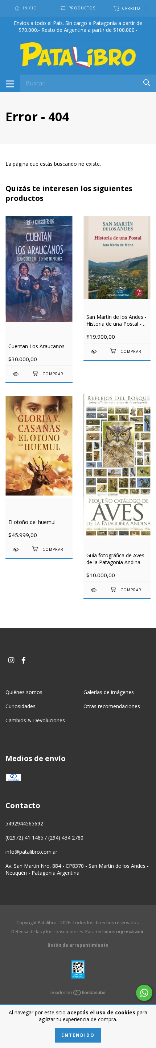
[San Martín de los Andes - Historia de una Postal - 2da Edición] (94, 351)
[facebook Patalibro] (24, 660)
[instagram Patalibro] (11, 660)
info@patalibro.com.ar (31, 851)
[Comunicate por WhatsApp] (144, 993)
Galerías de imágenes (108, 692)
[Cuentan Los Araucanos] (16, 374)
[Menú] (10, 83)
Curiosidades (20, 706)
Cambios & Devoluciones (35, 720)
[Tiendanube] (78, 993)
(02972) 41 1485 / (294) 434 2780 (44, 837)
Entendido (78, 1035)
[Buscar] (146, 82)
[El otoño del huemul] (16, 549)
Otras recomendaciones (111, 706)
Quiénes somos (23, 692)
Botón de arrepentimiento (78, 945)
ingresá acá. (130, 932)
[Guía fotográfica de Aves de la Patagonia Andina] (94, 590)
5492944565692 (24, 823)
